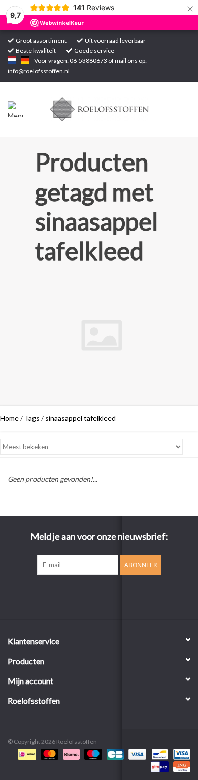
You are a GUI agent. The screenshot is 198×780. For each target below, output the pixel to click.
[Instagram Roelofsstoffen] (108, 596)
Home (9, 418)
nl (12, 60)
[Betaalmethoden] (26, 753)
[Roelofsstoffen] (114, 108)
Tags (32, 418)
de (25, 60)
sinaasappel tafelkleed (80, 418)
